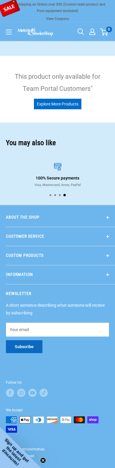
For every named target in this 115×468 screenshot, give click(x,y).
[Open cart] (104, 32)
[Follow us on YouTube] (32, 393)
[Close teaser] (43, 460)
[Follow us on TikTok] (44, 393)
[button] (20, 447)
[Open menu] (9, 32)
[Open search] (81, 31)
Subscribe (24, 346)
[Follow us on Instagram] (21, 393)
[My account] (92, 31)
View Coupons (57, 19)
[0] (104, 31)
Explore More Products (57, 104)
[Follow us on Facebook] (10, 393)
